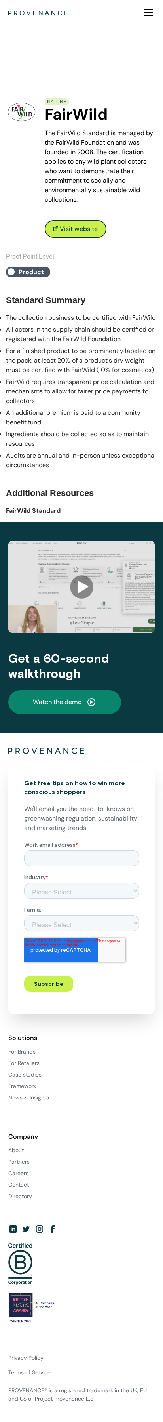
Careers (18, 1173)
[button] (147, 12)
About (16, 1150)
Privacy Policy (26, 1357)
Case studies (25, 1074)
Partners (19, 1161)
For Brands (22, 1051)
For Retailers (24, 1063)
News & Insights (28, 1097)
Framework (22, 1086)
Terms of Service (29, 1372)
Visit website (78, 229)
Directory (20, 1196)
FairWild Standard (33, 510)
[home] (38, 12)
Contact (18, 1184)
